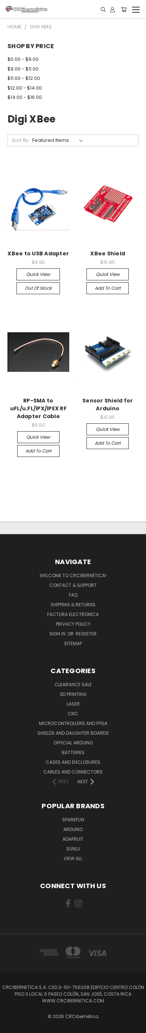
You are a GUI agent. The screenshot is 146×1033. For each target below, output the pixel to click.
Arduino (73, 829)
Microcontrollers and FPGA (73, 723)
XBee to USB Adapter (38, 253)
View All (73, 858)
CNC (73, 713)
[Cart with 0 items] (124, 9)
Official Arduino (73, 743)
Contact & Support (73, 585)
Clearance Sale (73, 684)
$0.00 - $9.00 (23, 59)
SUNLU (73, 849)
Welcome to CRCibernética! (73, 575)
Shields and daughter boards (73, 733)
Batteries (73, 752)
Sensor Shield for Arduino (107, 404)
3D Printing (73, 694)
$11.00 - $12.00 (23, 78)
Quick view (38, 274)
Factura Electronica (73, 614)
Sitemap (73, 643)
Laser (73, 704)
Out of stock (38, 288)
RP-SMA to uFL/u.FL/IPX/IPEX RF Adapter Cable (38, 408)
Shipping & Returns (73, 604)
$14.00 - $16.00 (24, 97)
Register (86, 634)
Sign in (58, 634)
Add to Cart (108, 288)
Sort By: (21, 140)
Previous (11, 1025)
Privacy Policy (73, 624)
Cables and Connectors (73, 772)
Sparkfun (73, 819)
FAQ (73, 595)
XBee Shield (107, 253)
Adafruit (73, 839)
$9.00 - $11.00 (23, 68)
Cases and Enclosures (73, 762)
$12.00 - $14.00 (24, 87)
